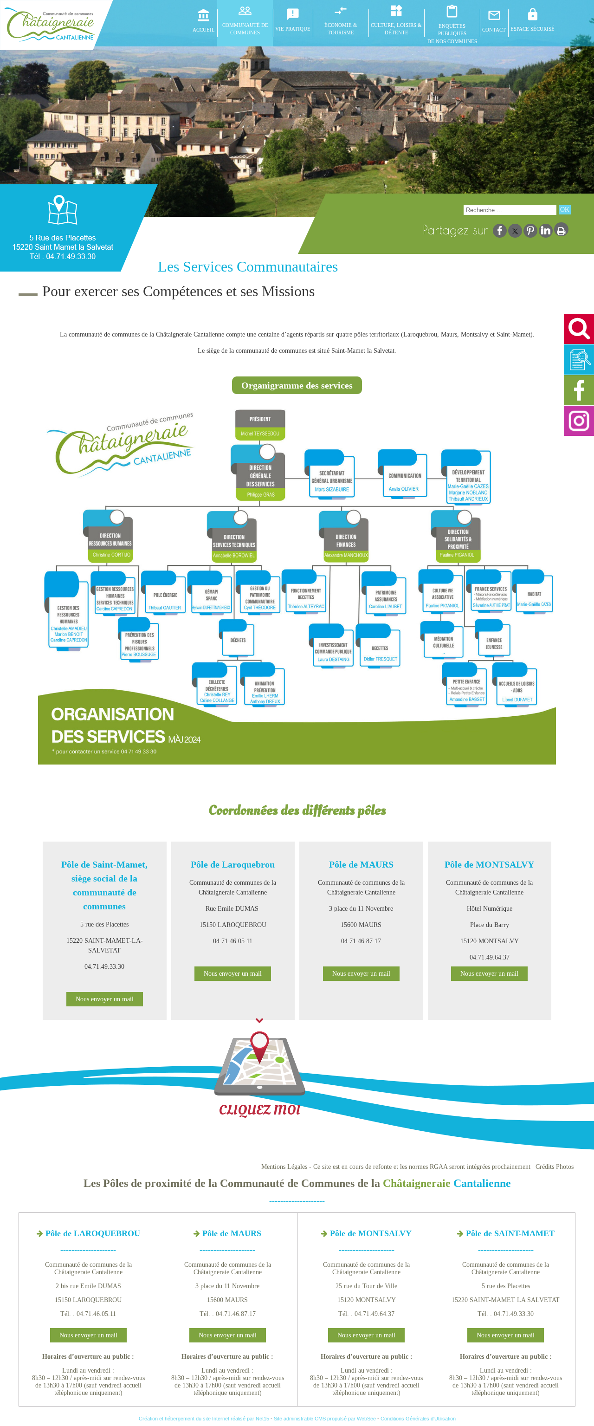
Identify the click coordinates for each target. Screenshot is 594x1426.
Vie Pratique (292, 29)
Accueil (204, 29)
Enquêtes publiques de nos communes (452, 33)
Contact (494, 29)
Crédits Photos (555, 1166)
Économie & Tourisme (340, 29)
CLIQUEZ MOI (259, 1110)
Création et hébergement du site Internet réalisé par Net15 (204, 1418)
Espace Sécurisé (532, 29)
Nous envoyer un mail (105, 999)
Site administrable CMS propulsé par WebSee (325, 1418)
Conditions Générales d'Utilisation (418, 1418)
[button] (579, 329)
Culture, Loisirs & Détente (396, 29)
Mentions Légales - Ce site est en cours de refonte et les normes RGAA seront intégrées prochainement (395, 1166)
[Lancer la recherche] (565, 209)
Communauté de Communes (245, 29)
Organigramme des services (297, 385)
